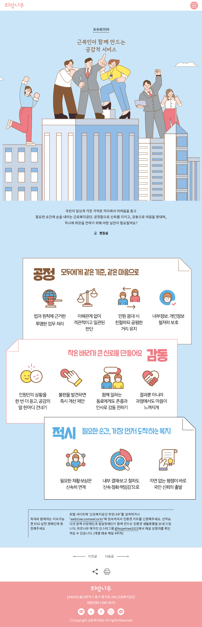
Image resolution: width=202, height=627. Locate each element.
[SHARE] (95, 571)
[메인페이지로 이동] (14, 5)
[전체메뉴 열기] (194, 5)
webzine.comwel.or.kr (86, 518)
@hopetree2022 (126, 528)
